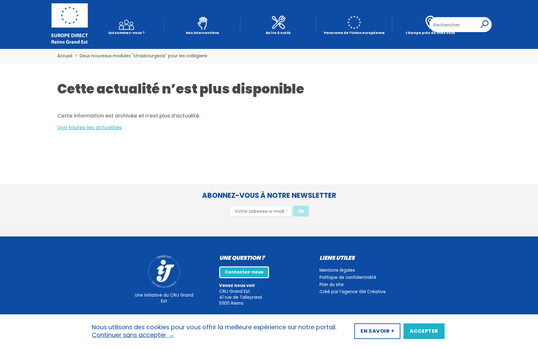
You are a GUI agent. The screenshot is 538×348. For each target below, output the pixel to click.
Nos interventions (202, 33)
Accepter (424, 331)
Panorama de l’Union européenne (354, 33)
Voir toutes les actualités (89, 127)
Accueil (64, 56)
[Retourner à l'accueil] (69, 24)
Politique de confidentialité (347, 277)
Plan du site (331, 285)
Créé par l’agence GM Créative (352, 292)
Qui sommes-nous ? (126, 33)
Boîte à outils (278, 33)
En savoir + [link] (377, 331)
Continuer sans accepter (133, 335)
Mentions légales (337, 270)
